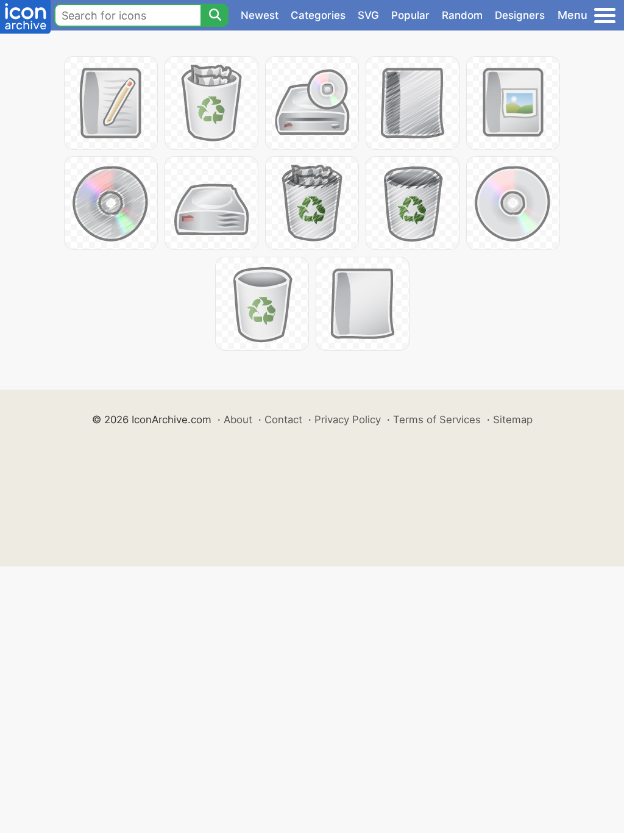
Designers (520, 15)
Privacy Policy (347, 419)
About (238, 419)
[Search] (214, 15)
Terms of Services (437, 419)
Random (462, 15)
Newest (259, 15)
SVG (368, 15)
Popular (410, 15)
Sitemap (513, 419)
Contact (283, 419)
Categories (318, 15)
